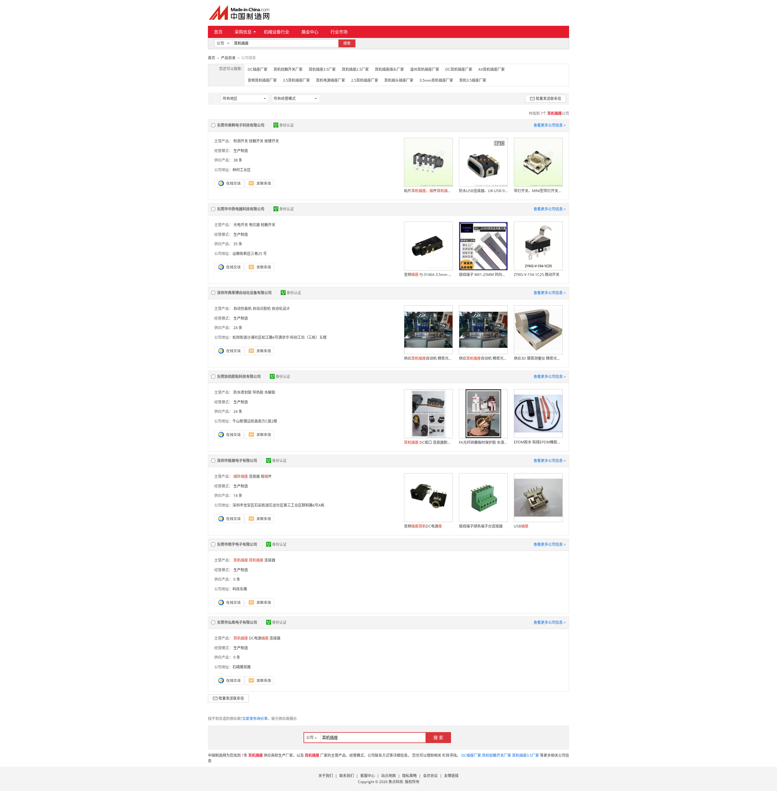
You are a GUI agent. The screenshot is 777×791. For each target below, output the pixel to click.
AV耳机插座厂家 (491, 69)
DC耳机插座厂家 (458, 69)
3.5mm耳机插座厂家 (436, 80)
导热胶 (258, 392)
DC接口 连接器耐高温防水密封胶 (428, 442)
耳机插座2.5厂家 (355, 69)
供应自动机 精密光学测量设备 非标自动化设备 (428, 358)
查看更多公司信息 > (550, 125)
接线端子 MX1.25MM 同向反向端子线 (483, 274)
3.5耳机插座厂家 (296, 80)
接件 (266, 476)
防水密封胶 (242, 392)
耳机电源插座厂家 (330, 80)
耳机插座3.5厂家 (322, 69)
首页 (218, 32)
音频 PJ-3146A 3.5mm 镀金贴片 (428, 274)
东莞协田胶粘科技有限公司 (239, 376)
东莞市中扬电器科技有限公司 (240, 209)
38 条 (237, 160)
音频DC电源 (423, 526)
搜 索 (438, 737)
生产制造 (240, 150)
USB (521, 526)
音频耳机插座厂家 (262, 80)
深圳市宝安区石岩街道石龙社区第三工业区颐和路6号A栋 (278, 505)
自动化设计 (281, 308)
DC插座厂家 (257, 69)
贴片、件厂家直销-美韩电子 (428, 190)
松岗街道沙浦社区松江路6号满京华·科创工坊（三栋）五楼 (279, 337)
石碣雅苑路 (241, 667)
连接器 (254, 476)
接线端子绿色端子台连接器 (481, 526)
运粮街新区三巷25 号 (249, 253)
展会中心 (309, 32)
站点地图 (388, 775)
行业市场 (339, 32)
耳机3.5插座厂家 (472, 80)
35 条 (237, 243)
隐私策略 (409, 775)
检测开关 (240, 141)
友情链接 (451, 775)
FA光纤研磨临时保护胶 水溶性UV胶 (483, 442)
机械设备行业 (276, 32)
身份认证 (286, 125)
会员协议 (430, 775)
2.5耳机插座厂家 (364, 80)
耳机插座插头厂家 (389, 69)
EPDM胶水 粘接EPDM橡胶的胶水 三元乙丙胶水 (538, 442)
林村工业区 (241, 169)
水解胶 (269, 392)
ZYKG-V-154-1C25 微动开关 (536, 274)
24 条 (237, 327)
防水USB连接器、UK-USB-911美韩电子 (483, 190)
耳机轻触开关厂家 (288, 69)
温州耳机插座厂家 (424, 69)
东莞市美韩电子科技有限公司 (240, 125)
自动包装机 (242, 308)
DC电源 (259, 638)
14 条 (237, 495)
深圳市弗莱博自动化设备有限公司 (244, 292)
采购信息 (243, 32)
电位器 (254, 224)
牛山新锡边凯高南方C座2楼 (254, 421)
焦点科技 (395, 781)
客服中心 (367, 775)
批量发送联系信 (548, 98)
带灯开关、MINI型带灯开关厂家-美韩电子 (538, 190)
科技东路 (239, 589)
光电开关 (240, 224)
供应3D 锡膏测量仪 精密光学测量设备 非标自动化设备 (538, 358)
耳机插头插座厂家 (398, 80)
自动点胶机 (262, 308)
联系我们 (346, 775)
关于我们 (325, 775)
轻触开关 (256, 141)
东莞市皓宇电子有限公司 (237, 544)
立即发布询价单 (255, 718)
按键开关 (271, 141)
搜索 (347, 43)
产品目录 (228, 57)
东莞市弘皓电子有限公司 (237, 622)
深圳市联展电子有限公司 (237, 460)
